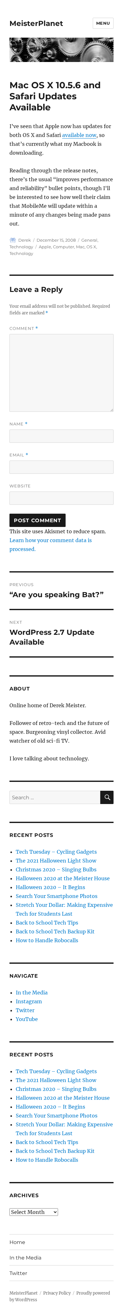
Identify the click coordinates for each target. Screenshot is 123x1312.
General (89, 240)
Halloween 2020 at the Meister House (63, 878)
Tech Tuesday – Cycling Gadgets (56, 852)
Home (17, 1242)
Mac (80, 246)
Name (18, 424)
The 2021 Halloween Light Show (56, 860)
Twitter (25, 1010)
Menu (103, 23)
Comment (23, 328)
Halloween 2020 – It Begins (50, 887)
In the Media (32, 992)
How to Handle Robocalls (47, 940)
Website (20, 485)
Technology (21, 246)
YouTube (27, 1019)
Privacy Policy (57, 1293)
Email (18, 455)
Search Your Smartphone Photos (56, 896)
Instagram (29, 1001)
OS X (91, 246)
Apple (45, 246)
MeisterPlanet (36, 23)
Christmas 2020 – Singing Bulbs (56, 869)
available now (79, 135)
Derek (24, 240)
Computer (63, 246)
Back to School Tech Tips (47, 922)
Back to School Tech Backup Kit (55, 931)
